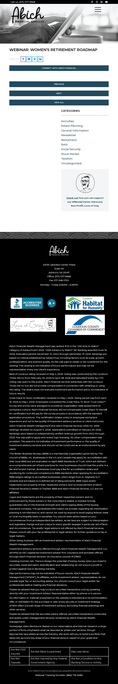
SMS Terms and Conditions (79, 671)
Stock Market (70, 154)
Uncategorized (71, 163)
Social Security (71, 149)
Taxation (67, 158)
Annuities (67, 121)
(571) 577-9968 (23, 2)
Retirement (69, 140)
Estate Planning (72, 125)
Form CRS (32, 671)
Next (59, 93)
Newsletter (68, 135)
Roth (64, 144)
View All (59, 102)
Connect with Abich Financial (59, 68)
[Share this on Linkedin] (40, 59)
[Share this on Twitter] (34, 59)
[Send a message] (29, 59)
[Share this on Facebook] (23, 59)
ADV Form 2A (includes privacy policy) (52, 671)
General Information (75, 130)
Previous (59, 84)
